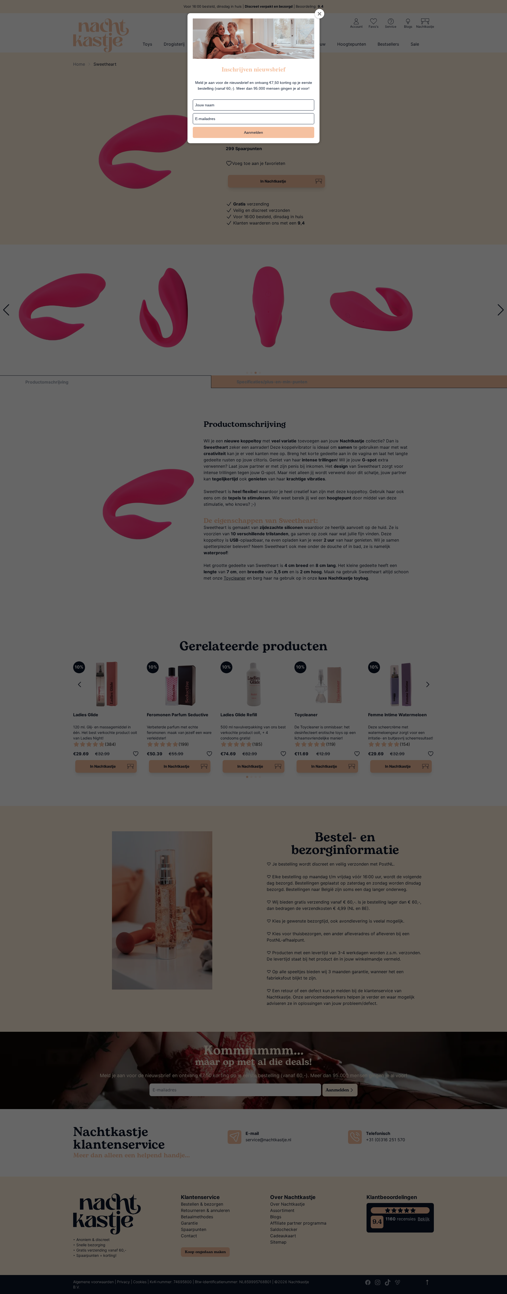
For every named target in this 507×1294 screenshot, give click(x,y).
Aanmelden (253, 132)
